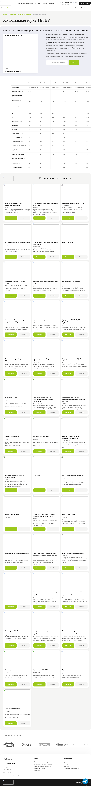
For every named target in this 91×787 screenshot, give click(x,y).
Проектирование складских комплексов (43, 764)
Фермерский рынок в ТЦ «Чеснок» (73, 359)
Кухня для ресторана (69, 514)
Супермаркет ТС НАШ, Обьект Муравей (72, 321)
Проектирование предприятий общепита (43, 762)
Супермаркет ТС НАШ (40, 669)
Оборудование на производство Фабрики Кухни (15, 476)
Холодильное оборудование (24, 14)
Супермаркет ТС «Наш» (12, 631)
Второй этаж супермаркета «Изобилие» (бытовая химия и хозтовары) (43, 399)
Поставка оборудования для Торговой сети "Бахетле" (45, 204)
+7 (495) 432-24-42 (64, 2)
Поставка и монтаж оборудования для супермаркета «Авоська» (45, 593)
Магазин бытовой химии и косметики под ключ (45, 282)
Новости (66, 764)
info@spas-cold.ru (73, 7)
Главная (5, 14)
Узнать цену (11, 218)
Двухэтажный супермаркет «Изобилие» (71, 282)
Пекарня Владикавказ (12, 514)
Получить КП (74, 62)
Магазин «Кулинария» (12, 436)
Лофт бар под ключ (11, 397)
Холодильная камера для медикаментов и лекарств (70, 632)
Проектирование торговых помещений (43, 761)
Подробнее (24, 218)
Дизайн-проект (37, 770)
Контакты (51, 3)
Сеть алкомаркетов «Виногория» (73, 475)
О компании (37, 3)
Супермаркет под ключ (40, 320)
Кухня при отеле (67, 242)
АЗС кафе (36, 475)
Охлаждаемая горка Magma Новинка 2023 (17, 359)
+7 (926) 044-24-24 (64, 4)
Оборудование (12, 14)
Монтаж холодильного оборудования (42, 766)
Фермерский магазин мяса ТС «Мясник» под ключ (72, 593)
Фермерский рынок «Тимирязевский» (17, 242)
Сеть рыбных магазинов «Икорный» (17, 553)
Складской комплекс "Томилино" (16, 281)
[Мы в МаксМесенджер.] (76, 3)
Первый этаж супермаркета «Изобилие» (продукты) (71, 437)
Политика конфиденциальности (71, 768)
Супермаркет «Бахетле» (41, 436)
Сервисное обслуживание (39, 768)
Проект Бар (66, 669)
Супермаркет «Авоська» (13, 669)
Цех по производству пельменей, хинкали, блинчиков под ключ (44, 515)
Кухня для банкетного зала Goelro (73, 553)
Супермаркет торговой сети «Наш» (73, 203)
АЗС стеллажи (9, 592)
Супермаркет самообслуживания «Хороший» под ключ (44, 359)
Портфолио (44, 3)
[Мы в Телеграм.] (74, 3)
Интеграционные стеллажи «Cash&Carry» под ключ (14, 204)
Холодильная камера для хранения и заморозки (45, 632)
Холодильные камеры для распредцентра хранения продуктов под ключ (74, 399)
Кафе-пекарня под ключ (12, 708)
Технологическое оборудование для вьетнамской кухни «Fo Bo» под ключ (45, 554)
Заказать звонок (85, 3)
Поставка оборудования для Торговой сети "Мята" (45, 243)
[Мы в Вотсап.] (71, 3)
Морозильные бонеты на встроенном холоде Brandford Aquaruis (17, 321)
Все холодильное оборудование (58, 62)
